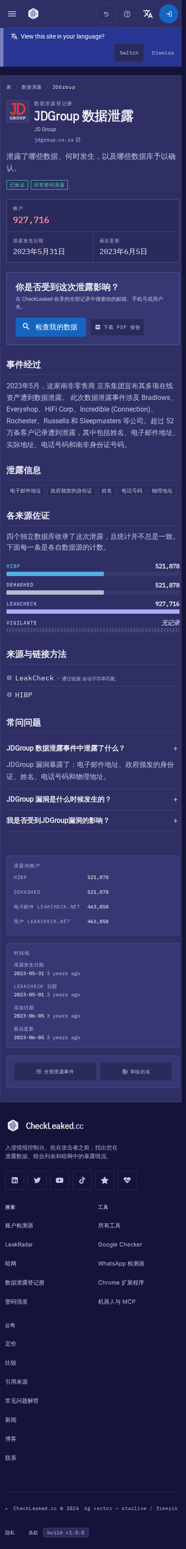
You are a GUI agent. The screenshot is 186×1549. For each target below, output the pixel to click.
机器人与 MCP (114, 1326)
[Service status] (127, 1205)
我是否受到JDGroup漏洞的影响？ (58, 845)
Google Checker (118, 1269)
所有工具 (107, 1249)
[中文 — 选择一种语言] (147, 13)
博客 (10, 1463)
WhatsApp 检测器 (119, 1288)
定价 (10, 1368)
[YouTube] (59, 1205)
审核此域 (137, 1096)
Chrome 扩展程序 (119, 1307)
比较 (10, 1387)
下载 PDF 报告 (121, 327)
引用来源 (16, 1406)
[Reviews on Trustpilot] (104, 1205)
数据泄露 (32, 87)
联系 (10, 1482)
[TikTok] (82, 1205)
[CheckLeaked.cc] (33, 13)
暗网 (10, 1288)
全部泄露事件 (58, 1096)
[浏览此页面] (127, 13)
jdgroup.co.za (54, 139)
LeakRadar (19, 1269)
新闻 (10, 1444)
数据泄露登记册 (25, 1307)
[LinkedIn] (14, 1205)
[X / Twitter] (37, 1205)
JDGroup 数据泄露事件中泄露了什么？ (65, 748)
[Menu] (12, 13)
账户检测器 (19, 1249)
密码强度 (16, 1326)
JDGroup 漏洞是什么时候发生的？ (59, 824)
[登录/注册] (168, 13)
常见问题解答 (22, 1425)
